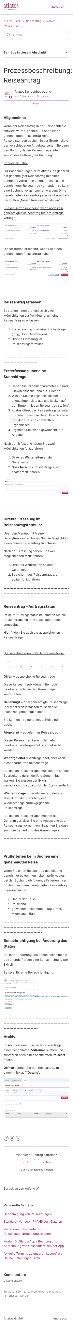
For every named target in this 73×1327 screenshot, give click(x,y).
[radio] (26, 1162)
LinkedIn (17, 1138)
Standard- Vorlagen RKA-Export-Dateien (33, 1221)
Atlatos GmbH (12, 20)
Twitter (12, 1138)
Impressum (61, 1318)
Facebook (6, 1138)
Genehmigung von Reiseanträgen (28, 1214)
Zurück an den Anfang (19, 1188)
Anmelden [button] (57, 7)
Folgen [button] (36, 103)
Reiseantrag (33, 20)
